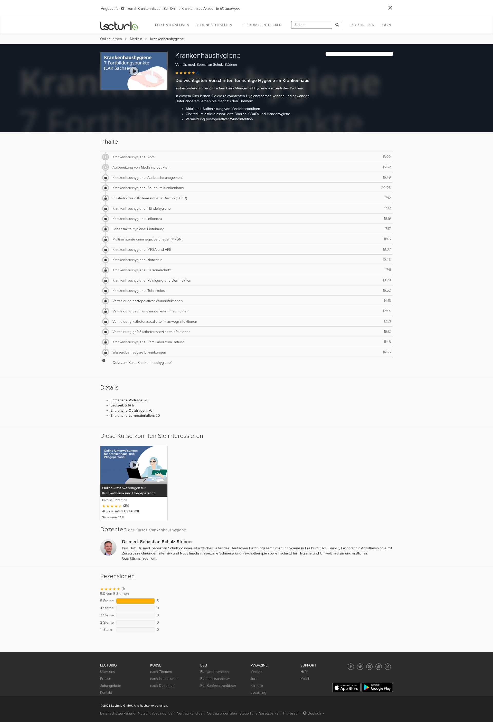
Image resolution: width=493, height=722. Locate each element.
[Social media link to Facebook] (351, 666)
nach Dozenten (162, 685)
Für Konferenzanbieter (218, 685)
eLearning (258, 692)
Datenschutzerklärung (117, 713)
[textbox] (311, 25)
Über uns (107, 672)
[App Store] (346, 687)
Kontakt (106, 692)
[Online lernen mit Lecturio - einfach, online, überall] (119, 25)
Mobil (304, 679)
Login (386, 25)
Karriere (256, 685)
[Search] (337, 25)
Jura (253, 679)
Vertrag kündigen (191, 713)
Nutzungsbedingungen (156, 713)
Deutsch (314, 713)
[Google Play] (377, 687)
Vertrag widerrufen (222, 713)
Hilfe (304, 672)
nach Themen (161, 672)
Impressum (291, 713)
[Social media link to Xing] (388, 666)
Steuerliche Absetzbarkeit (260, 713)
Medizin (136, 39)
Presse (105, 679)
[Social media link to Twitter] (360, 666)
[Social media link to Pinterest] (369, 666)
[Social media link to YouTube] (378, 666)
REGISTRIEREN (362, 25)
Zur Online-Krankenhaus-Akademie (202, 8)
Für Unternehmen (214, 672)
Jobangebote (110, 685)
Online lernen (111, 39)
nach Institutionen (164, 679)
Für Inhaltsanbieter (215, 679)
